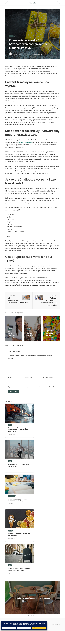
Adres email (29, 377)
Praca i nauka (12, 495)
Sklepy (11, 36)
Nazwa (10, 377)
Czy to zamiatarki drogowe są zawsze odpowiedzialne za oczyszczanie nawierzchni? (19, 429)
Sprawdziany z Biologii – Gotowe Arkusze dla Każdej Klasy (18, 500)
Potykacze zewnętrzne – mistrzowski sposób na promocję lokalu (19, 569)
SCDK (32, 2)
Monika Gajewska (17, 54)
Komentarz (11, 358)
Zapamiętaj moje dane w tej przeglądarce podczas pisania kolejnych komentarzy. (32, 387)
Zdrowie (10, 530)
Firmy (10, 424)
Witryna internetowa (47, 377)
